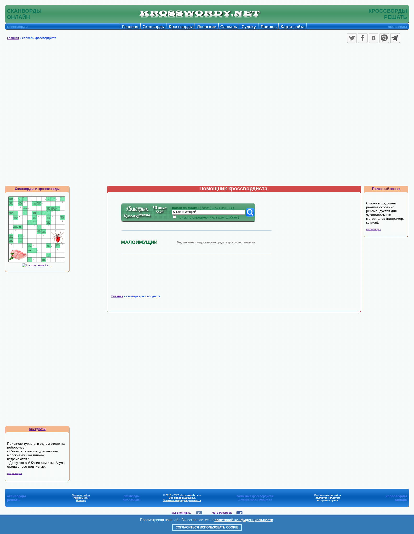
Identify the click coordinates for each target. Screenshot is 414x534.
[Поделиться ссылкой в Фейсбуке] (363, 38)
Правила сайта (81, 495)
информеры (14, 473)
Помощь (81, 500)
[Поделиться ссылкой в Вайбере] (384, 38)
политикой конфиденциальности (243, 520)
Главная (13, 38)
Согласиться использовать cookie (207, 527)
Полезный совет (386, 189)
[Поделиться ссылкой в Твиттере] (352, 38)
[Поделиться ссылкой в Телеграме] (395, 38)
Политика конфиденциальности (182, 500)
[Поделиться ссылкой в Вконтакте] (373, 38)
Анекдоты (37, 429)
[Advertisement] (207, 80)
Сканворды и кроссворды (37, 189)
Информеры (81, 497)
